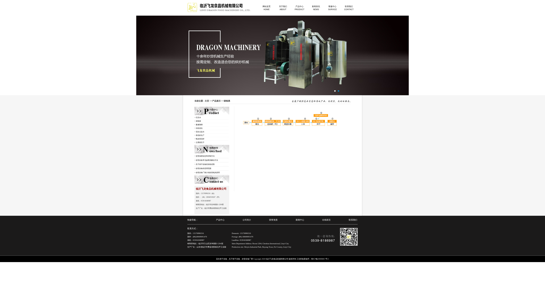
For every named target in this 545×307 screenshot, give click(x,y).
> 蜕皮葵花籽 (199, 139)
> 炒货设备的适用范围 (202, 168)
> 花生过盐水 (199, 132)
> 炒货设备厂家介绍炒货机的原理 (207, 173)
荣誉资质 (273, 220)
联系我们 (353, 220)
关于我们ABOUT (283, 8)
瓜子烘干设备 (234, 259)
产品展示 (216, 101)
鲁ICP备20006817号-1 (320, 259)
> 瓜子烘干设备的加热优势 (204, 164)
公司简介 (247, 220)
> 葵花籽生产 (199, 135)
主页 (207, 101)
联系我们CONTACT (349, 8)
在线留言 (326, 220)
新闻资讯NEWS (316, 8)
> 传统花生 (198, 128)
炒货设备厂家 (247, 259)
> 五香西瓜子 (199, 142)
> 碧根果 (197, 121)
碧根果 (227, 101)
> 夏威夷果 (198, 125)
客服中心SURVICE (332, 8)
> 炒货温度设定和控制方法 (204, 156)
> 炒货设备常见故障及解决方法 (206, 160)
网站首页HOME (267, 8)
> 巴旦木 (197, 118)
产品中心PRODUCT (299, 8)
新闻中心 (300, 220)
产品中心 (220, 220)
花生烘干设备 (221, 259)
